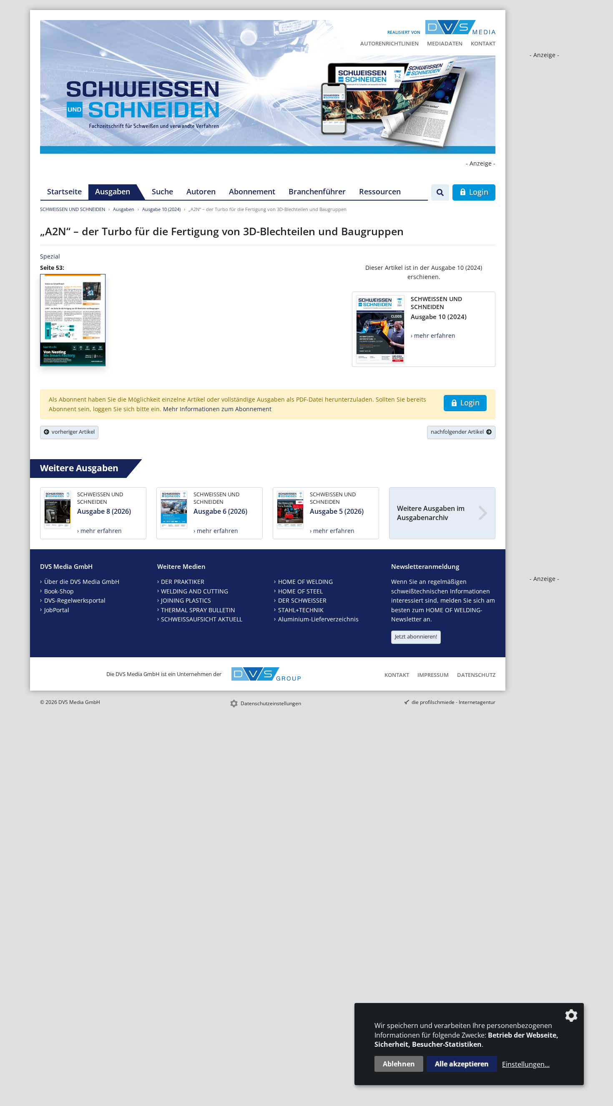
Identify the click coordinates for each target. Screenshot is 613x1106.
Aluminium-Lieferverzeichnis (318, 619)
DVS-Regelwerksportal (75, 600)
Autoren (201, 191)
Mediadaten (444, 43)
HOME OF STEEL (300, 591)
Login (477, 192)
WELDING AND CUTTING (194, 591)
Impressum (433, 675)
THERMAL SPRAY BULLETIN (198, 610)
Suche (162, 191)
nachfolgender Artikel (458, 431)
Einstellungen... (526, 1064)
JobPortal (56, 610)
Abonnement (252, 191)
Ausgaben (112, 191)
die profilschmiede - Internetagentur (453, 702)
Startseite (64, 191)
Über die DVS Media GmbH (81, 582)
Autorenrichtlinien (389, 43)
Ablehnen (399, 1063)
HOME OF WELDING (305, 582)
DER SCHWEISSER (302, 600)
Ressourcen (380, 191)
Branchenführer (317, 191)
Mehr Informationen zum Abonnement (217, 409)
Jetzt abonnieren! (416, 636)
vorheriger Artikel (72, 431)
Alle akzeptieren (462, 1063)
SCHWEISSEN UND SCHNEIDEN (72, 209)
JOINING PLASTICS (186, 600)
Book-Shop (59, 591)
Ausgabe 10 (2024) (161, 209)
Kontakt (483, 43)
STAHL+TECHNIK (301, 610)
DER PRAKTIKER (182, 582)
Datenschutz (476, 675)
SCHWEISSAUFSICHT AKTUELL (201, 619)
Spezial (50, 256)
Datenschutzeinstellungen (271, 703)
